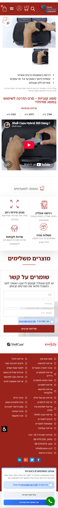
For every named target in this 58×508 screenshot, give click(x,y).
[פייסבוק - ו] (38, 460)
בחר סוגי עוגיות (29, 494)
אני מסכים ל (36, 321)
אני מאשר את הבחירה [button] (29, 502)
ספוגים (43, 88)
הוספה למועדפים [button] (26, 188)
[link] (26, 8)
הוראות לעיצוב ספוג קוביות (27, 88)
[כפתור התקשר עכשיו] (50, 501)
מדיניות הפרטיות (27, 321)
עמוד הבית (51, 88)
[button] (33, 9)
